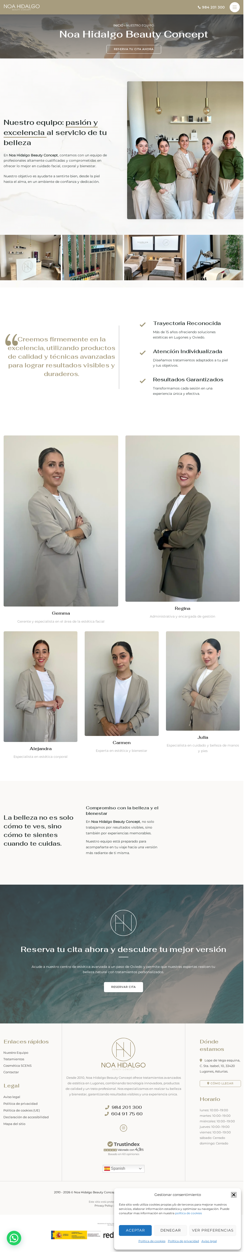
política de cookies (188, 1213)
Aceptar (135, 1230)
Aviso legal (209, 1241)
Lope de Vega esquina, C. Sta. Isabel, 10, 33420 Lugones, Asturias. (220, 1065)
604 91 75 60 (127, 1114)
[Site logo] (22, 7)
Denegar (170, 1230)
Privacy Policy (104, 1205)
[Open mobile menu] (234, 7)
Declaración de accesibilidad (26, 1117)
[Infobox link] (211, 7)
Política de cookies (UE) (21, 1110)
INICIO (119, 25)
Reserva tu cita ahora (134, 49)
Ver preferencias (212, 1230)
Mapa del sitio (14, 1124)
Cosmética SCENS (17, 1065)
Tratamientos (13, 1059)
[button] (233, 1194)
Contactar (11, 1072)
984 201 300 (127, 1107)
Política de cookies (151, 1241)
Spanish (117, 1168)
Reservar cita (123, 987)
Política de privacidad (183, 1241)
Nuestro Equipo (15, 1052)
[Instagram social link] (123, 1128)
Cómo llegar (222, 1083)
